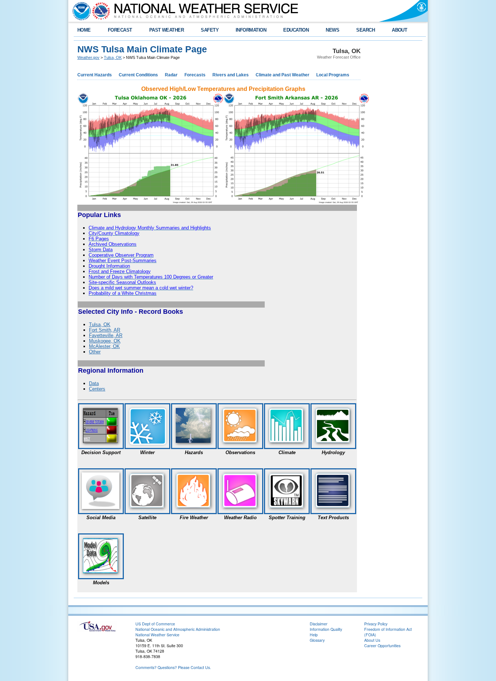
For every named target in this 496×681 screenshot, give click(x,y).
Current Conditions (138, 74)
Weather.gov (88, 57)
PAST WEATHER (166, 30)
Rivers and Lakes (230, 74)
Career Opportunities (382, 645)
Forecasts (195, 74)
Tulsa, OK (113, 57)
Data (94, 383)
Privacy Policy (375, 623)
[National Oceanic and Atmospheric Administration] (80, 11)
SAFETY (210, 30)
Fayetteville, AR (105, 335)
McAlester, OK (104, 346)
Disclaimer (319, 623)
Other (95, 351)
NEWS (332, 30)
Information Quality (326, 629)
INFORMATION (251, 30)
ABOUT (399, 30)
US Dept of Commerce (155, 623)
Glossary (317, 640)
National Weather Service (157, 634)
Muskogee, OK (105, 341)
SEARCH (365, 30)
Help (314, 634)
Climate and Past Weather (282, 74)
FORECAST (120, 30)
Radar (171, 74)
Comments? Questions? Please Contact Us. (173, 667)
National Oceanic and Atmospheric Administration (177, 629)
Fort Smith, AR (104, 330)
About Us (372, 640)
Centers (97, 389)
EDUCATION (296, 30)
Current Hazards (94, 74)
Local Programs (332, 74)
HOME (84, 30)
